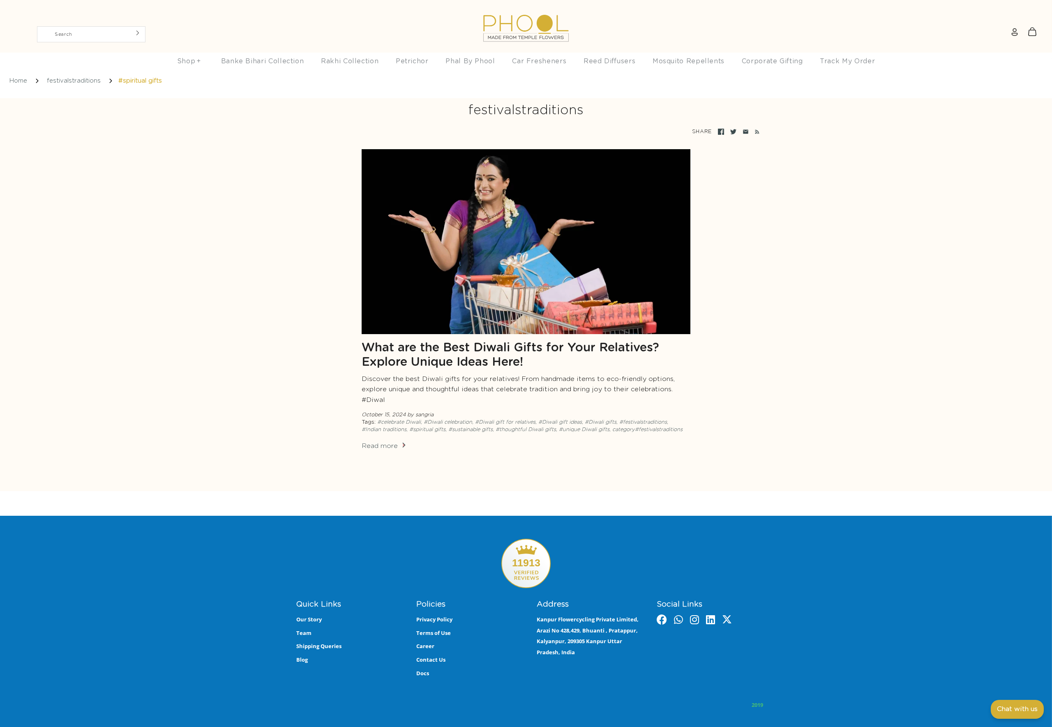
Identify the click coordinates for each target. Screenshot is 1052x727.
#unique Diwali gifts (584, 429)
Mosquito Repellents (688, 61)
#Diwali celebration (448, 422)
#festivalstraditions (643, 422)
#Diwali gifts (600, 422)
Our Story (309, 619)
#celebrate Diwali (399, 422)
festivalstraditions (74, 81)
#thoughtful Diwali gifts (526, 429)
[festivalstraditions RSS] (755, 132)
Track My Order (847, 61)
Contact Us (430, 659)
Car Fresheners (539, 61)
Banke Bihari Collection (262, 61)
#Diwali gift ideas (560, 422)
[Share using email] (746, 132)
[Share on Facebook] (721, 132)
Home (18, 81)
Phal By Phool (470, 61)
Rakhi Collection (349, 61)
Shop (189, 61)
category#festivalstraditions (647, 429)
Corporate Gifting (772, 61)
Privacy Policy (434, 619)
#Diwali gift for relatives (505, 422)
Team (303, 633)
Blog (302, 659)
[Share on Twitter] (733, 132)
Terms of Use (433, 633)
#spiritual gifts (427, 429)
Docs (422, 673)
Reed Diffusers (609, 61)
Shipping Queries (318, 646)
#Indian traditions (384, 429)
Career (425, 646)
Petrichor (412, 61)
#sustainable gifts (470, 429)
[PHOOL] (526, 9)
